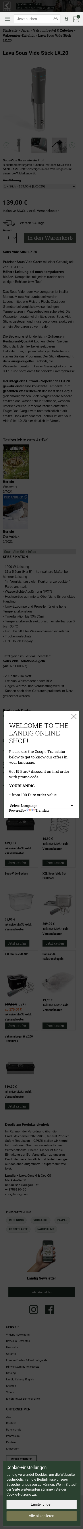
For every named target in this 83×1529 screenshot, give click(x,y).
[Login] (66, 18)
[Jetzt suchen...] (55, 18)
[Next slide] (72, 145)
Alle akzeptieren (41, 1516)
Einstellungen (41, 1504)
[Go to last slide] (7, 145)
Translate (42, 810)
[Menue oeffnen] (7, 19)
